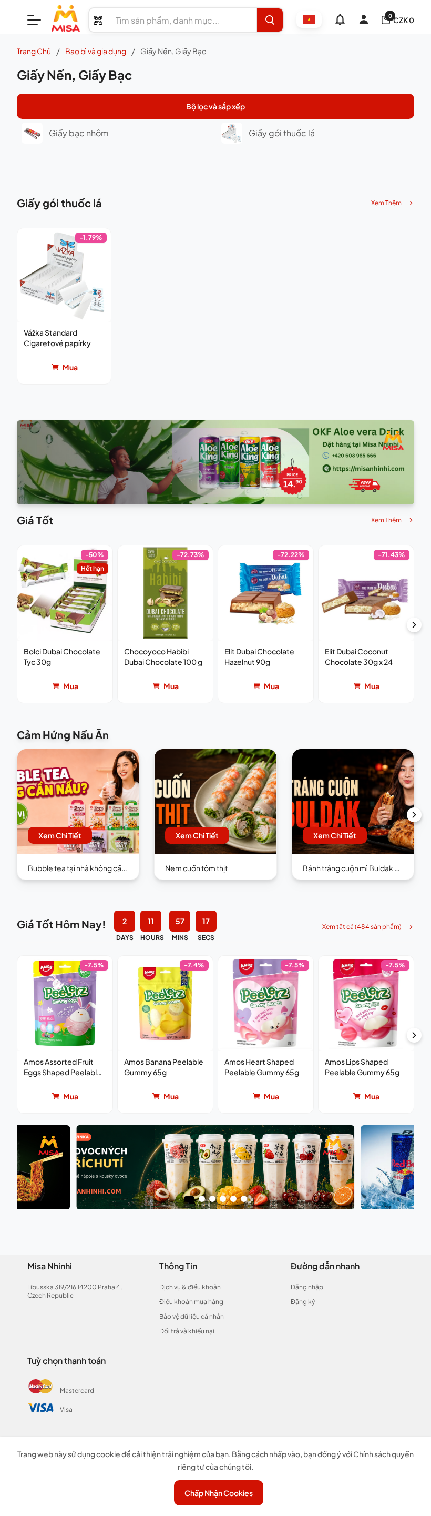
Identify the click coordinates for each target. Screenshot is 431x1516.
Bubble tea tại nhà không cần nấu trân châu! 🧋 (106, 868)
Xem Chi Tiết (59, 835)
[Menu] (34, 20)
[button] (64, 306)
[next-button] (414, 625)
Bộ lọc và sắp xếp (215, 106)
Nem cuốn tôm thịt (196, 868)
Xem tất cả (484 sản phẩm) (362, 927)
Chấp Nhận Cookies (218, 1493)
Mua (70, 367)
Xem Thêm (386, 203)
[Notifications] (340, 19)
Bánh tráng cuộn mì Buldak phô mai (362, 868)
